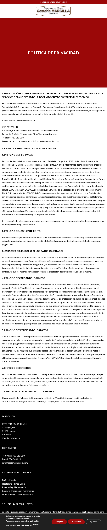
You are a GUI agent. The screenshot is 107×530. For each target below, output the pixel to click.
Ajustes (93, 521)
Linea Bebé (19, 483)
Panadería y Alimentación (14, 487)
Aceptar (59, 521)
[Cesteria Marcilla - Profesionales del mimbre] (53, 11)
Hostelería (7, 483)
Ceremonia (28, 490)
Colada (12, 480)
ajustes (36, 524)
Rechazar (76, 521)
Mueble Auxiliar (25, 494)
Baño (4, 480)
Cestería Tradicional (11, 490)
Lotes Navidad (9, 494)
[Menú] (3, 11)
